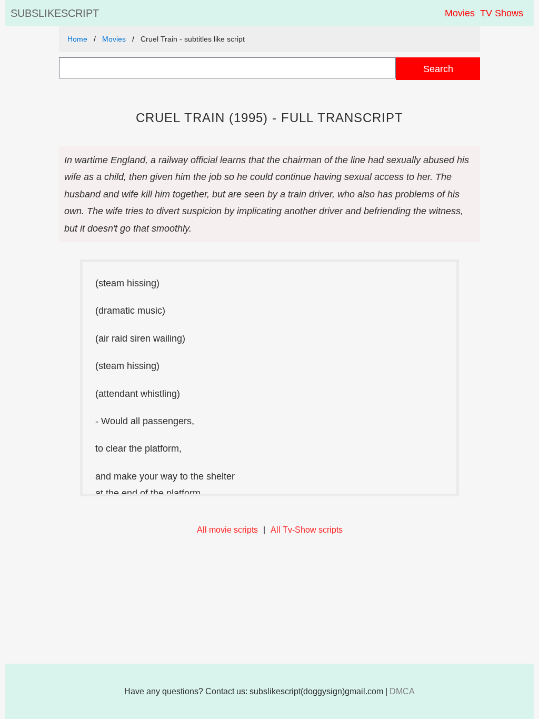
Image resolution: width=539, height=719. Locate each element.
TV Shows (501, 13)
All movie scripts (227, 529)
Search (438, 68)
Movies (460, 13)
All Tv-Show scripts (307, 529)
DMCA (402, 691)
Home (77, 39)
